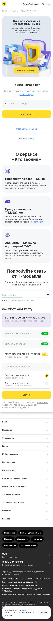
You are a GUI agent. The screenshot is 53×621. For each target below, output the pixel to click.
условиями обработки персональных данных (25, 403)
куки (24, 610)
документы (23, 407)
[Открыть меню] (48, 4)
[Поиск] (43, 4)
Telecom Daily (36, 221)
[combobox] (23, 335)
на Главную (26, 94)
